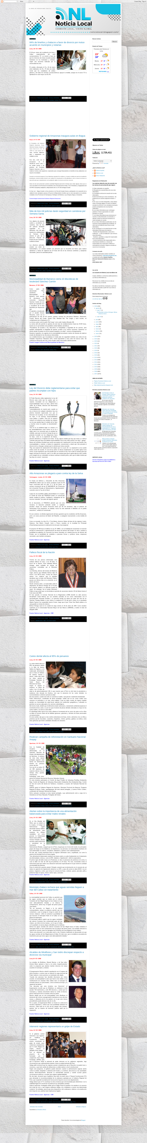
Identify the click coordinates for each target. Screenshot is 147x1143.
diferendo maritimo (62, 947)
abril (97, 326)
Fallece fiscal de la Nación (42, 552)
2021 (95, 346)
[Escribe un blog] (65, 98)
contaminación (53, 947)
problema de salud (58, 731)
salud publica (64, 882)
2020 (95, 348)
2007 (95, 373)
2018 (95, 350)
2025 (95, 336)
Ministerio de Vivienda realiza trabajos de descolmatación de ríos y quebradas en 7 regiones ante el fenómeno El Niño (109, 426)
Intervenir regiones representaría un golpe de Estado (55, 1026)
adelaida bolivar (39, 620)
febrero (98, 331)
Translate (105, 163)
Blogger (83, 1120)
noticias (56, 100)
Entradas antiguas (81, 1106)
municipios (51, 100)
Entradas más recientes (36, 1106)
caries (36, 731)
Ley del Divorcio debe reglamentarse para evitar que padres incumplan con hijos (55, 389)
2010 (95, 366)
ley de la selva (44, 547)
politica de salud (50, 731)
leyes (41, 1021)
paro (54, 547)
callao (36, 947)
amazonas (37, 205)
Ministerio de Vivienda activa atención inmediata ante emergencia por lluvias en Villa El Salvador (109, 411)
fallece (44, 620)
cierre (41, 349)
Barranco (37, 349)
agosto (98, 308)
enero (97, 333)
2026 (95, 306)
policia (44, 270)
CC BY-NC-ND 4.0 (97, 299)
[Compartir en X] (67, 98)
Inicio (59, 1106)
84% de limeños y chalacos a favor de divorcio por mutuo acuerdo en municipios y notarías (57, 43)
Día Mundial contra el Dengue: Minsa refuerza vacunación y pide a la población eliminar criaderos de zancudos (108, 395)
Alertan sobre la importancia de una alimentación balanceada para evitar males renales (53, 812)
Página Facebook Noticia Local (102, 381)
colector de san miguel (44, 947)
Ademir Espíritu (100, 170)
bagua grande (47, 205)
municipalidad (46, 468)
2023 (95, 341)
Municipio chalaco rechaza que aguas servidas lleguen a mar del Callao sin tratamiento (57, 888)
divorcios (37, 100)
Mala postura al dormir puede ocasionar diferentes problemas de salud (109, 440)
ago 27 (99, 310)
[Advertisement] (58, 118)
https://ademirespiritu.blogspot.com (103, 385)
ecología (42, 805)
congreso (37, 1102)
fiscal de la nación (51, 620)
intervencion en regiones (46, 1102)
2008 (95, 371)
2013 (95, 359)
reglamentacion (61, 468)
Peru (60, 100)
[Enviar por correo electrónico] (63, 98)
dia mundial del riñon (40, 882)
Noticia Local (99, 173)
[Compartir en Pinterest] (70, 98)
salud (59, 882)
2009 (95, 369)
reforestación (55, 805)
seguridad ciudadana (57, 270)
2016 (95, 352)
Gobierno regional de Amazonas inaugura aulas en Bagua (57, 136)
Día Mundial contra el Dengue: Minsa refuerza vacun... (107, 313)
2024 (95, 339)
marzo (97, 329)
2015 (95, 355)
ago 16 (99, 316)
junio (97, 322)
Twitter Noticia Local (99, 383)
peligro (71, 1102)
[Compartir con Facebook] (68, 98)
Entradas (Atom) (41, 1109)
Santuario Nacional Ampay (65, 805)
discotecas (46, 349)
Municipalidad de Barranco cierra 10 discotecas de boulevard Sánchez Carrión (54, 280)
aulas (42, 205)
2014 (95, 357)
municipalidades (47, 1021)
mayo (97, 324)
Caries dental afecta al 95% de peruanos (49, 656)
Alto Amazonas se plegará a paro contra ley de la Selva (56, 473)
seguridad (48, 270)
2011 (95, 364)
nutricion (52, 882)
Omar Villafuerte (100, 175)
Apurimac (37, 805)
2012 (95, 362)
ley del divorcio (44, 100)
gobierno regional (56, 205)
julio (97, 319)
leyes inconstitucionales (59, 1102)
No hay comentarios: (54, 97)
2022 (95, 343)
